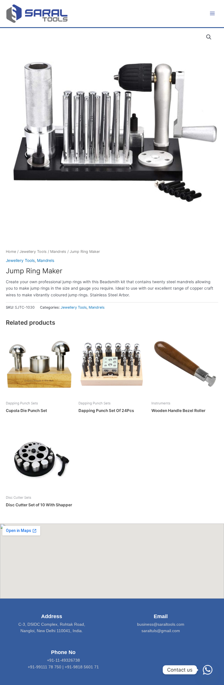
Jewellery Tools (33, 251)
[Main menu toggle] (212, 13)
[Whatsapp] (208, 670)
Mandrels (58, 251)
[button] (209, 37)
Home (11, 251)
